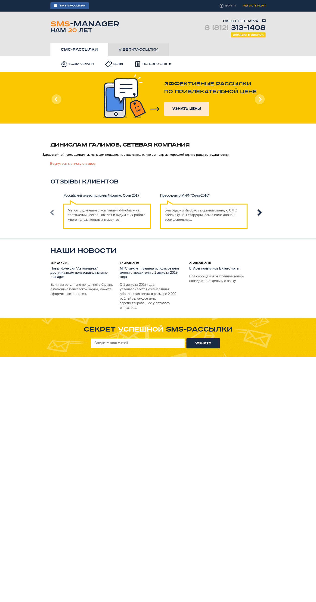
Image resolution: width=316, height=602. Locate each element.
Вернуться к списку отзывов (73, 163)
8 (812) (235, 28)
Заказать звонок (248, 35)
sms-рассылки (72, 5)
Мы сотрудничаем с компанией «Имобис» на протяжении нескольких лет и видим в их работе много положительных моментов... (106, 214)
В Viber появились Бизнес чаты (214, 268)
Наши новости (83, 251)
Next (260, 99)
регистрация (254, 5)
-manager (84, 26)
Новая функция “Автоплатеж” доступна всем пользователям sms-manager (79, 272)
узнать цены (162, 109)
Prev (56, 99)
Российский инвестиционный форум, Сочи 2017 (101, 195)
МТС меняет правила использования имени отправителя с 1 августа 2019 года (149, 272)
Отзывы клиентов (84, 181)
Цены (118, 64)
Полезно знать (157, 64)
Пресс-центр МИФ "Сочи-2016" (184, 195)
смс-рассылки (79, 49)
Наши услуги (81, 64)
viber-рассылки (138, 49)
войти (230, 5)
